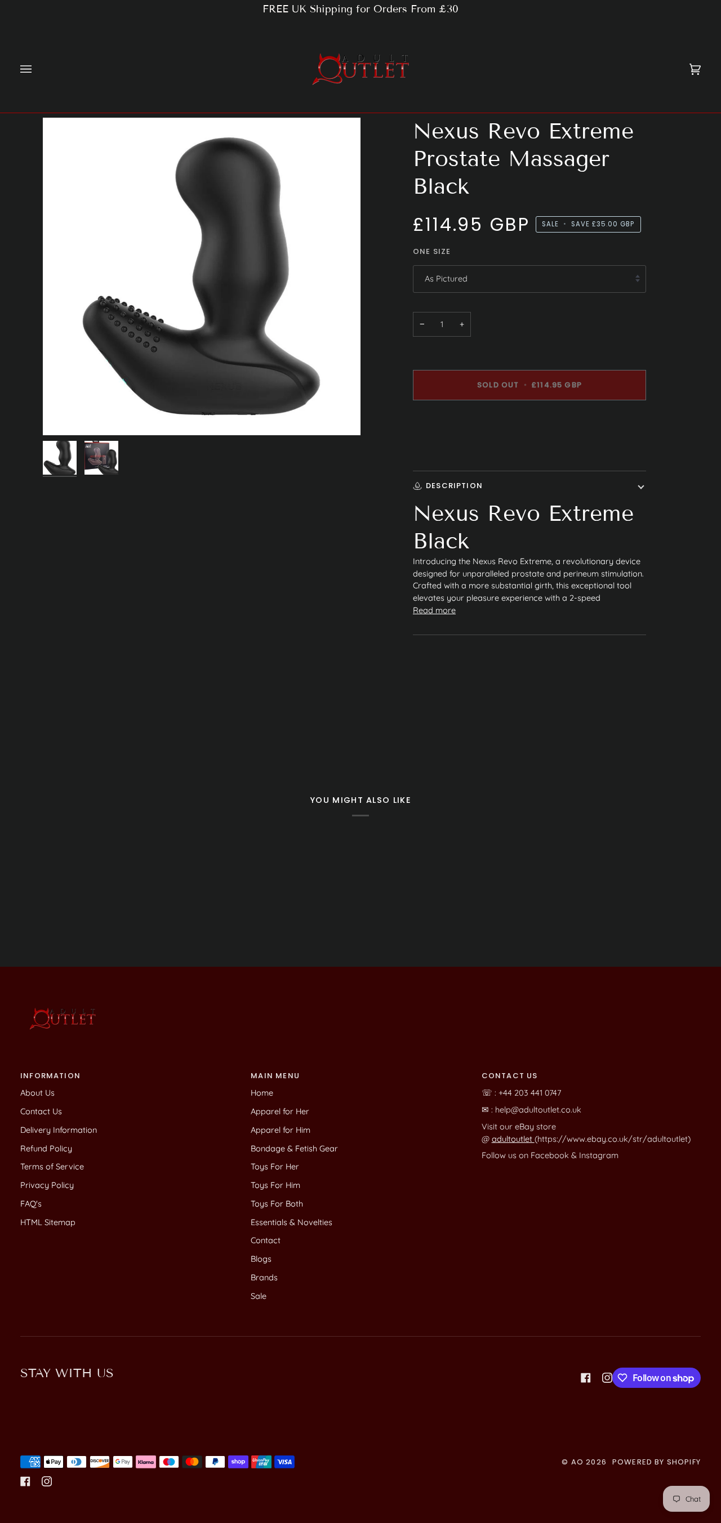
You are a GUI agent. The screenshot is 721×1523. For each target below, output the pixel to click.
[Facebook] (586, 1378)
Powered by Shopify (656, 1462)
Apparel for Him (280, 1129)
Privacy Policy (47, 1185)
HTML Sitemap (47, 1222)
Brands (264, 1277)
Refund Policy (46, 1148)
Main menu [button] (275, 1075)
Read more (434, 610)
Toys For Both (277, 1203)
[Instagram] (607, 1378)
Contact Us (41, 1111)
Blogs (261, 1258)
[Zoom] (64, 414)
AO (577, 1462)
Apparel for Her (280, 1111)
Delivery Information (58, 1129)
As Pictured (446, 278)
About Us (37, 1092)
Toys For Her (275, 1166)
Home (262, 1092)
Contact (266, 1240)
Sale (258, 1295)
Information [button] (50, 1075)
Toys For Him (275, 1185)
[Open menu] (37, 69)
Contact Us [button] (510, 1075)
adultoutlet (513, 1138)
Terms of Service (52, 1166)
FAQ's (31, 1203)
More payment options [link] (456, 453)
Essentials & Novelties (291, 1222)
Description (454, 485)
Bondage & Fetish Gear (294, 1148)
